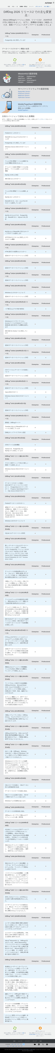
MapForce (21, 78)
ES (21, 1044)
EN (12, 1044)
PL (19, 1046)
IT (10, 1046)
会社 (14, 1041)
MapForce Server (23, 95)
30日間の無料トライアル (34, 66)
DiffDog (29, 78)
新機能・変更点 (23, 6)
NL (16, 1046)
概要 (9, 6)
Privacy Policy (26, 1049)
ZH (8, 1046)
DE (15, 1044)
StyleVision (21, 80)
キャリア (35, 1041)
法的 (41, 1041)
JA (23, 1044)
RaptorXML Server (23, 91)
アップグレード (42, 119)
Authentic (30, 82)
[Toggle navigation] (53, 3)
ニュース (20, 1041)
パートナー (27, 1041)
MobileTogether (23, 110)
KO (13, 1046)
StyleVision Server (23, 97)
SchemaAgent (31, 80)
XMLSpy (20, 76)
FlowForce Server (23, 93)
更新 (23, 64)
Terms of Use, (20, 1049)
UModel (20, 82)
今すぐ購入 (46, 6)
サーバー (31, 6)
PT (21, 1046)
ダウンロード (39, 6)
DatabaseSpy (31, 76)
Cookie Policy (32, 1049)
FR (18, 1044)
